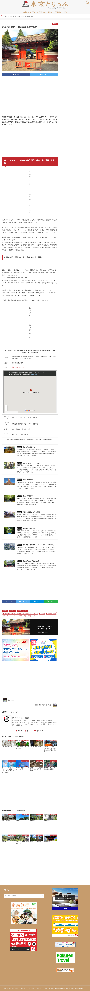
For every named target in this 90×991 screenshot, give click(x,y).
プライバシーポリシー (42, 988)
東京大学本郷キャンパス (10, 616)
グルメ (50, 12)
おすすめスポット (42, 12)
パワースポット (58, 12)
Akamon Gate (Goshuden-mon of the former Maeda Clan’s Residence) (21, 613)
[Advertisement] (30, 97)
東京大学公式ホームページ (20, 367)
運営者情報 (54, 988)
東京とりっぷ (69, 988)
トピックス (26, 12)
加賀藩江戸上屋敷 (52, 613)
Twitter (31, 730)
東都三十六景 (22, 616)
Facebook (40, 730)
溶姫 (29, 616)
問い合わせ (31, 988)
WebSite (21, 730)
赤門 (34, 616)
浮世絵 (66, 12)
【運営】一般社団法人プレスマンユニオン (14, 988)
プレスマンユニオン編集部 (20, 718)
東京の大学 (13, 610)
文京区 (5, 610)
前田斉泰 (43, 613)
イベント (33, 12)
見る (26, 610)
